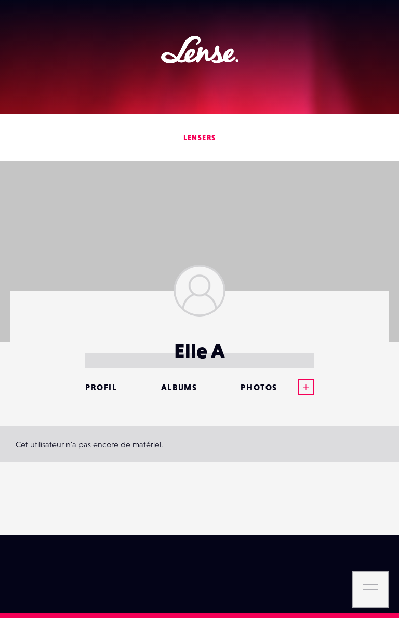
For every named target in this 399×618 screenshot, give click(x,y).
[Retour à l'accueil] (199, 49)
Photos (259, 387)
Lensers (199, 137)
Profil (101, 387)
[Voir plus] (295, 387)
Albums (179, 387)
